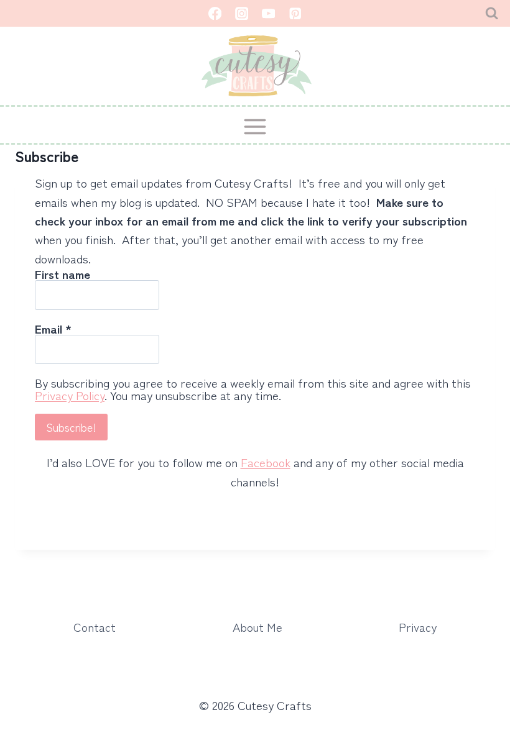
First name (62, 274)
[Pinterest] (295, 13)
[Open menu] (255, 126)
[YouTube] (268, 13)
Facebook (265, 461)
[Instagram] (241, 13)
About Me (257, 626)
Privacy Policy (69, 394)
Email (53, 328)
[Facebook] (215, 13)
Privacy (418, 626)
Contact (94, 626)
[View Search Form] (492, 13)
